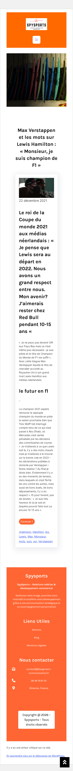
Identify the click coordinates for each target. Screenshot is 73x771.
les (47, 532)
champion (25, 532)
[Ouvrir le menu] (36, 40)
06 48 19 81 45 (39, 680)
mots (22, 541)
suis (29, 541)
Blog (36, 637)
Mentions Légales (36, 645)
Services (36, 629)
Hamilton (38, 532)
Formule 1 (27, 521)
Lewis (22, 536)
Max (30, 536)
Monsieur (40, 536)
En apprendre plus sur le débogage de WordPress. (36, 755)
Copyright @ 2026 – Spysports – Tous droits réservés (37, 719)
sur (35, 541)
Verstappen (45, 541)
